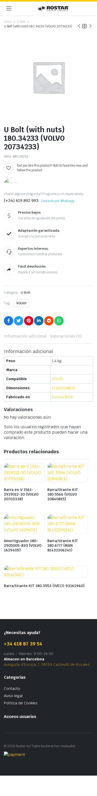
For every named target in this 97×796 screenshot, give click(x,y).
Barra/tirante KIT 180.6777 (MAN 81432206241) (62, 545)
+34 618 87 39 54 (23, 644)
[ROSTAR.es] (53, 8)
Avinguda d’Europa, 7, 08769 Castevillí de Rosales (47, 664)
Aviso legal (13, 695)
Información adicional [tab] (25, 336)
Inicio (8, 22)
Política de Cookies (21, 703)
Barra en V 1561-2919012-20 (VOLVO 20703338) (21, 494)
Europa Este (62, 397)
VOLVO (21, 303)
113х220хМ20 (63, 388)
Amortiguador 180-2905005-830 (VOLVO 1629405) (23, 545)
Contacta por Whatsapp (57, 201)
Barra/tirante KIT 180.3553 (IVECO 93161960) (44, 585)
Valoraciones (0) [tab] (66, 336)
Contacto (12, 688)
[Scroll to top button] (89, 773)
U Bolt (21, 22)
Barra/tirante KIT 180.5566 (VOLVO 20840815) (62, 494)
